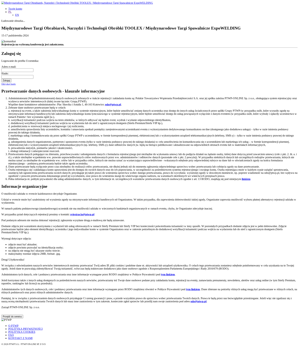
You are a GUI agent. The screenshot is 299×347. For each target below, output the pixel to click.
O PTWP (13, 325)
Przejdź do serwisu (12, 316)
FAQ (11, 335)
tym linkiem (168, 274)
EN (17, 14)
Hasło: (4, 73)
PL (10, 11)
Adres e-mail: (8, 66)
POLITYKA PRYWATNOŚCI (25, 328)
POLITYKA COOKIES (21, 331)
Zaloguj (6, 80)
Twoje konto (15, 8)
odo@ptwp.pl (198, 301)
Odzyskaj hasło (8, 84)
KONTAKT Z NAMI (20, 338)
